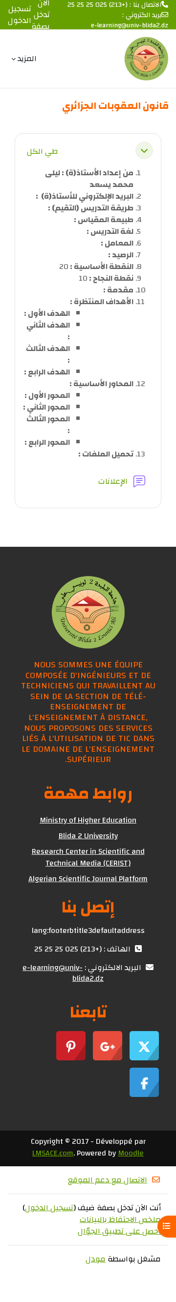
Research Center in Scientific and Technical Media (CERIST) (88, 857)
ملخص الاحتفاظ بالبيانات (120, 1219)
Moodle (131, 1153)
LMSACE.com (52, 1153)
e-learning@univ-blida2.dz (129, 26)
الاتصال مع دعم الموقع (107, 1180)
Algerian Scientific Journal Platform (88, 878)
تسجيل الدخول (19, 14)
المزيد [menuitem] (27, 58)
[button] (144, 150)
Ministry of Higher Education (88, 820)
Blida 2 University (88, 835)
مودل (96, 1259)
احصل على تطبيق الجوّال (119, 1231)
